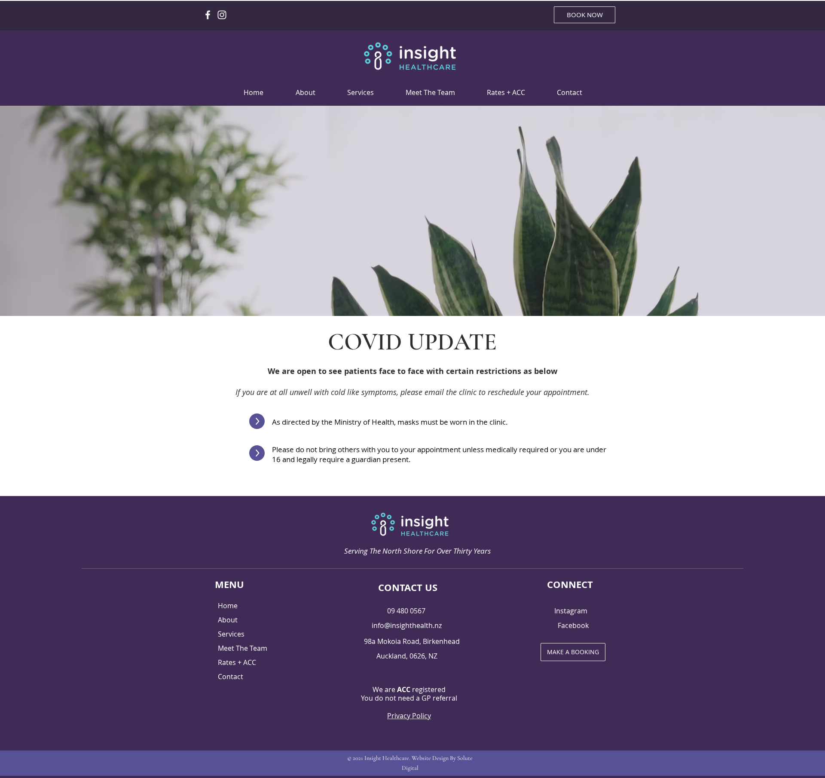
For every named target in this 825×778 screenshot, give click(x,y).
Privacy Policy (409, 715)
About (228, 620)
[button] (360, 92)
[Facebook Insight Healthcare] (208, 15)
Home (228, 605)
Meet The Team (242, 648)
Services (231, 634)
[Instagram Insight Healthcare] (222, 15)
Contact (230, 676)
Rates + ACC (237, 662)
